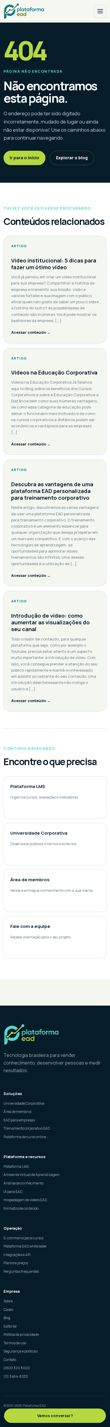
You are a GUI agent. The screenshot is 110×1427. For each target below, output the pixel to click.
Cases (8, 1309)
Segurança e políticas (21, 1351)
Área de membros (17, 1111)
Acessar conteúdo (30, 332)
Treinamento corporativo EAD (27, 1128)
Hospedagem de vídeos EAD (25, 1199)
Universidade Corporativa (24, 1103)
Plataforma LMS (16, 1166)
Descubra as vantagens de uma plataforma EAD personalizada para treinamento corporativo (52, 490)
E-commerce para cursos (23, 1238)
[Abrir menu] (100, 11)
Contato (10, 1359)
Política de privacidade (21, 1334)
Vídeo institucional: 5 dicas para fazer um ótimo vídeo (53, 264)
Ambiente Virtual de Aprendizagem (32, 1174)
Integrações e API (17, 1254)
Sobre (8, 1301)
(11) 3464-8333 (16, 1376)
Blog (7, 1317)
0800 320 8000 (17, 1367)
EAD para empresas (19, 1120)
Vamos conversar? (55, 1415)
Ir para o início (24, 157)
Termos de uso (15, 1342)
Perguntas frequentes (21, 1271)
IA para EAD (13, 1191)
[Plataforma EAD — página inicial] (55, 1034)
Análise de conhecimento (23, 1183)
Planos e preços (16, 1262)
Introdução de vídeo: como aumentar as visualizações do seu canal (50, 622)
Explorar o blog (72, 157)
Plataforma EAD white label (25, 1246)
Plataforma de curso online (25, 1136)
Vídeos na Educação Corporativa (54, 372)
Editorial (10, 1326)
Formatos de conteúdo (21, 1208)
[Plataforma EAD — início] (24, 11)
